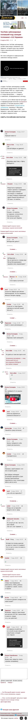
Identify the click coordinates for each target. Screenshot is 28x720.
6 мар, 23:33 (20, 387)
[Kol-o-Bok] (3, 158)
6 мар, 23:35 (15, 411)
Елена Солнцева (10, 132)
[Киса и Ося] (3, 145)
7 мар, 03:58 (16, 304)
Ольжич (10, 184)
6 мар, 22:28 (18, 157)
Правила (3, 682)
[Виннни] (5, 277)
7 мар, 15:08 (16, 610)
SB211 (7, 581)
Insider (9, 304)
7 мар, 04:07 (14, 558)
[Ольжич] (3, 184)
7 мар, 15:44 (15, 627)
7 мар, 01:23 (19, 539)
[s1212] (3, 506)
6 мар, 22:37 (13, 289)
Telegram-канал (20, 715)
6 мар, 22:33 (18, 184)
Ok (21, 718)
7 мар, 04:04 (16, 454)
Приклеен (8, 323)
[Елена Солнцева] (2, 132)
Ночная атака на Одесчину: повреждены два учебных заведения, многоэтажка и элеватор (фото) (8, 13)
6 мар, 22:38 (16, 323)
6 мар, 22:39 (19, 254)
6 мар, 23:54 (15, 491)
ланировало (23, 101)
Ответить (8, 140)
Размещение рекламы (16, 713)
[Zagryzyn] (2, 610)
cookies (16, 718)
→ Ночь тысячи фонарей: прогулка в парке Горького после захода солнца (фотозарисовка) (14, 700)
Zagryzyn (8, 610)
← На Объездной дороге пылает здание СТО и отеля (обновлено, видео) (13, 693)
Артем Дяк (8, 428)
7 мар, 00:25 (19, 144)
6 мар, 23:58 (15, 506)
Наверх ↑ (10, 682)
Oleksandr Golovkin (13, 519)
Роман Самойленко (11, 655)
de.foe (7, 597)
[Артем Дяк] (2, 428)
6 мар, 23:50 (20, 465)
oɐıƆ (6, 289)
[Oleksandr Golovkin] (3, 519)
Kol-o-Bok (10, 157)
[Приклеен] (2, 323)
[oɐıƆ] (2, 290)
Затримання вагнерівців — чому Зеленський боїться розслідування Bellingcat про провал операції (16, 361)
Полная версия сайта (5, 713)
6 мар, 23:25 (17, 350)
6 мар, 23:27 (21, 373)
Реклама (14, 29)
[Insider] (3, 304)
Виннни (12, 277)
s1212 (8, 506)
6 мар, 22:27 (20, 132)
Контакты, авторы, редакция (7, 715)
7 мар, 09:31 (14, 581)
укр (22, 18)
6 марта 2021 (5, 40)
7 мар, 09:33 (14, 597)
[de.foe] (2, 598)
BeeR (7, 539)
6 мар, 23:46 (17, 428)
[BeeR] (2, 539)
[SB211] (2, 581)
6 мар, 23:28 (22, 277)
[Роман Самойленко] (2, 655)
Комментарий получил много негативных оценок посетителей (12, 227)
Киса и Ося (10, 144)
